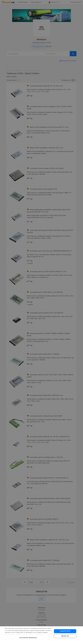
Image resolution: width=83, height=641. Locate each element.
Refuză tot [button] (65, 636)
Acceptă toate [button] (65, 631)
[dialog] (41, 633)
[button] (28, 637)
